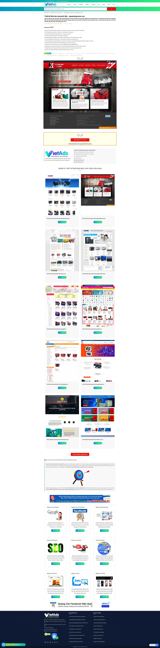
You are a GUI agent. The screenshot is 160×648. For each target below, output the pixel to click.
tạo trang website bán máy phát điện (51, 55)
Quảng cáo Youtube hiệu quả (98, 629)
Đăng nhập (67, 160)
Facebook (81, 4)
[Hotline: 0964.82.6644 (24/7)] (3, 644)
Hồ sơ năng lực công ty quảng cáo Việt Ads (76, 625)
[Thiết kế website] (104, 548)
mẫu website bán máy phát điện (79, 53)
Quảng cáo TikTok (100, 573)
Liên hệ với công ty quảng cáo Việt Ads (75, 638)
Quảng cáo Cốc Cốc (52, 573)
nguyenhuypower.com (61, 53)
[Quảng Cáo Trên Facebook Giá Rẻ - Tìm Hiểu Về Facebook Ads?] (80, 515)
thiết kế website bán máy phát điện (91, 53)
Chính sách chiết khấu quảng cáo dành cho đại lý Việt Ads (78, 622)
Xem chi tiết (55, 530)
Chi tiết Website (62, 277)
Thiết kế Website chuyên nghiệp (99, 632)
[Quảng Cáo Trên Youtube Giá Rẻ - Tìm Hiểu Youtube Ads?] (80, 548)
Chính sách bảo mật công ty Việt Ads (75, 632)
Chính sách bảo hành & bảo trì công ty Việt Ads (77, 635)
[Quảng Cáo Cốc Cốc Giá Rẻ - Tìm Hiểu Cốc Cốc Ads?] (56, 581)
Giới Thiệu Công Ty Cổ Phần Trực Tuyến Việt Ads (77, 616)
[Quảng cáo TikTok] (104, 581)
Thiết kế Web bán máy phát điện (80, 454)
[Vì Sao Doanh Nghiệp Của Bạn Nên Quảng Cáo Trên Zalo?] (80, 581)
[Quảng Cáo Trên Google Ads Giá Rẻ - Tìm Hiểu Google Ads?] (55, 515)
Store (109, 4)
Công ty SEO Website (52, 540)
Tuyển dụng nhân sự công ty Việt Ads (75, 629)
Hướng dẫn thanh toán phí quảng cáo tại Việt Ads (77, 619)
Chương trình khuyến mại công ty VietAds (76, 641)
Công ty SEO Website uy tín (98, 625)
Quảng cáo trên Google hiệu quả (99, 616)
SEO (99, 4)
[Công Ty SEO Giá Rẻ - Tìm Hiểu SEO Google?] (55, 548)
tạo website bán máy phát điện (101, 53)
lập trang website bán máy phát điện (63, 55)
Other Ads (93, 4)
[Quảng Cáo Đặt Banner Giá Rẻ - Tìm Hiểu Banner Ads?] (104, 515)
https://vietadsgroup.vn (79, 162)
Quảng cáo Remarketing (102, 507)
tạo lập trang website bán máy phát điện (76, 55)
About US (69, 4)
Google (75, 4)
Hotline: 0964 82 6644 (50, 1)
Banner (87, 4)
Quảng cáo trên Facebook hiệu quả (99, 619)
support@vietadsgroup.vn (79, 160)
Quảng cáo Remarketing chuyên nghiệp (100, 622)
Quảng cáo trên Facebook (77, 507)
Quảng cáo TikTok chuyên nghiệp (99, 641)
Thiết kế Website (100, 540)
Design (103, 4)
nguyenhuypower (54, 53)
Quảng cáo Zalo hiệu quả (98, 638)
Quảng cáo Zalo (75, 573)
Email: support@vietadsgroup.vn (63, 1)
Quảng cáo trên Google (53, 507)
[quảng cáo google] (80, 498)
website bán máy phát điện (70, 53)
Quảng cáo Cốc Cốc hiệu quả (98, 635)
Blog (114, 4)
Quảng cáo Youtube (76, 540)
